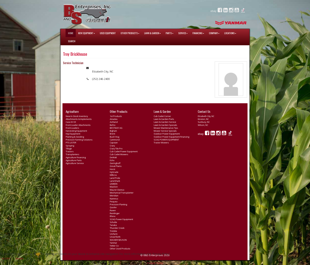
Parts (169, 33)
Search (71, 41)
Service (182, 33)
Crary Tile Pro (116, 148)
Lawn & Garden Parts (164, 119)
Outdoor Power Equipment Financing (171, 136)
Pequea (113, 201)
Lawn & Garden (151, 33)
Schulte (113, 222)
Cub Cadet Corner (162, 116)
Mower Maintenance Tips (166, 127)
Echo (112, 160)
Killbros (113, 174)
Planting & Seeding (75, 136)
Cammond (115, 139)
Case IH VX (71, 121)
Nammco (114, 198)
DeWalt (113, 157)
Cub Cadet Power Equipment (124, 151)
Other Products (129, 33)
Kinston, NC (203, 119)
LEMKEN (113, 183)
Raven (113, 210)
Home (70, 33)
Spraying (70, 145)
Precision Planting (118, 204)
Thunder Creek (117, 227)
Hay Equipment (73, 133)
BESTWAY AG (116, 127)
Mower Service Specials (165, 130)
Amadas (114, 119)
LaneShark (115, 180)
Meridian (114, 195)
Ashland (114, 121)
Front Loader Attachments (78, 125)
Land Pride (115, 178)
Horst (112, 169)
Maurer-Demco (117, 189)
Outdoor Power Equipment (167, 133)
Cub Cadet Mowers (119, 154)
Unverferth (115, 236)
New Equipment (85, 33)
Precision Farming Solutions (79, 139)
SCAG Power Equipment (121, 219)
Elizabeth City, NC (206, 116)
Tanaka (113, 225)
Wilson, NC (203, 125)
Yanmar (113, 242)
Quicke (113, 207)
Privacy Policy (155, 263)
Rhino (112, 216)
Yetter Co (114, 245)
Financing (197, 33)
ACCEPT (6, 258)
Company (213, 33)
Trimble (113, 231)
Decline (19, 258)
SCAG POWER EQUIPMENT (166, 139)
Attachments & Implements (79, 119)
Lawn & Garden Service (165, 121)
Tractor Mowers (161, 142)
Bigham (113, 130)
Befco (112, 125)
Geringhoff (115, 163)
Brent (112, 133)
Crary (112, 145)
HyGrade (114, 172)
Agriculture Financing (76, 157)
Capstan (114, 142)
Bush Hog (114, 136)
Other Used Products (120, 248)
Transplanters (72, 154)
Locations (229, 33)
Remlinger (115, 213)
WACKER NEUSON (118, 239)
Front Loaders (72, 127)
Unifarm (114, 233)
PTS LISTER (71, 142)
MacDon (114, 186)
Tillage (69, 148)
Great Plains (116, 166)
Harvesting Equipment (76, 130)
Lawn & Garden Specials (165, 125)
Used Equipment (108, 33)
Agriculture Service (75, 163)
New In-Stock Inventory (77, 116)
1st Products (116, 116)
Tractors (70, 151)
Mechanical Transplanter (122, 192)
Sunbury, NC (204, 121)
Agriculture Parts (74, 160)
